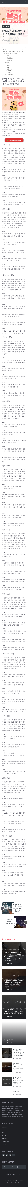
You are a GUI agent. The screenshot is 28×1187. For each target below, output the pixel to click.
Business (4, 1127)
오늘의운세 (6, 26)
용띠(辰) (9, 62)
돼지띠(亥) (10, 74)
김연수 (8, 40)
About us (14, 1180)
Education (5, 1133)
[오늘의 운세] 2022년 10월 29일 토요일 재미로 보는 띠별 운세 (14, 52)
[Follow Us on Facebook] (3, 1155)
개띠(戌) (10, 72)
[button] (26, 2)
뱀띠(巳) (9, 64)
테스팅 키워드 (9, 1040)
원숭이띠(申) (10, 69)
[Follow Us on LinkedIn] (13, 1155)
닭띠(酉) (10, 70)
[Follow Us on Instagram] (10, 1155)
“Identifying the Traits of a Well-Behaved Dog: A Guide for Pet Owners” (14, 1011)
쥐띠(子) (9, 55)
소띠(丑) (9, 57)
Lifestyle (4, 1138)
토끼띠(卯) (9, 60)
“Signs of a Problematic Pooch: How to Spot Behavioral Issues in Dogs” (19, 1066)
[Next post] (26, 922)
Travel (4, 1144)
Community (5, 1130)
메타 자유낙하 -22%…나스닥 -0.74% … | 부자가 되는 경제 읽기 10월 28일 (17, 908)
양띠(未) (9, 67)
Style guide (18, 1182)
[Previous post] (2, 908)
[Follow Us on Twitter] (7, 1155)
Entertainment (6, 1136)
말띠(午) (9, 65)
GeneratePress (14, 1177)
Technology (5, 1141)
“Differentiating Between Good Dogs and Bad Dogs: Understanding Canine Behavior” (13, 956)
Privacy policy (10, 1182)
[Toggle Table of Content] (22, 49)
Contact (21, 1180)
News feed (8, 1180)
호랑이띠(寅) (10, 58)
